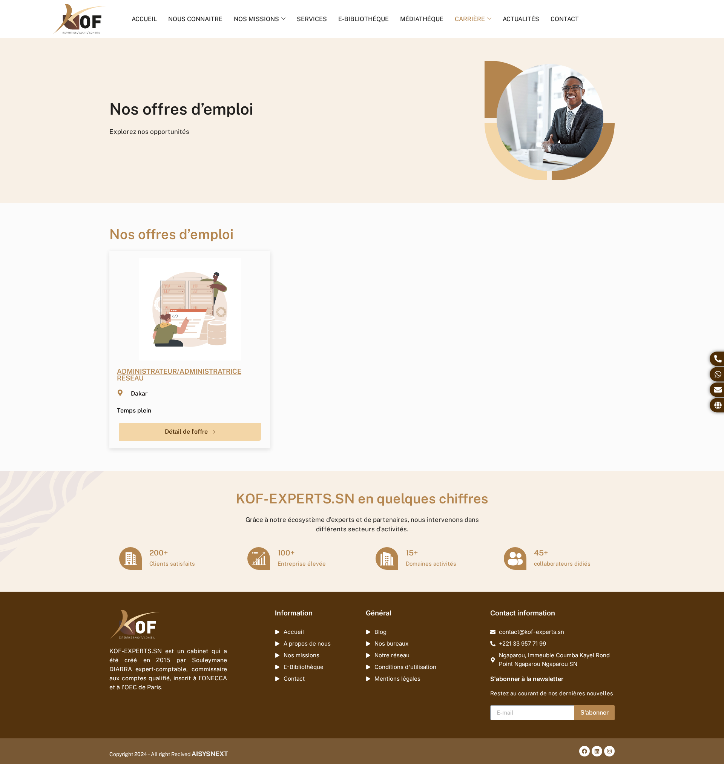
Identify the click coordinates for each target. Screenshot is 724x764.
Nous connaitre (195, 19)
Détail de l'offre (186, 431)
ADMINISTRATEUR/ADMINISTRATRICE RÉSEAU (179, 374)
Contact (565, 19)
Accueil (144, 19)
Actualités (521, 19)
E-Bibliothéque (363, 19)
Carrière (470, 19)
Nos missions (256, 19)
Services (312, 19)
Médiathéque (421, 19)
